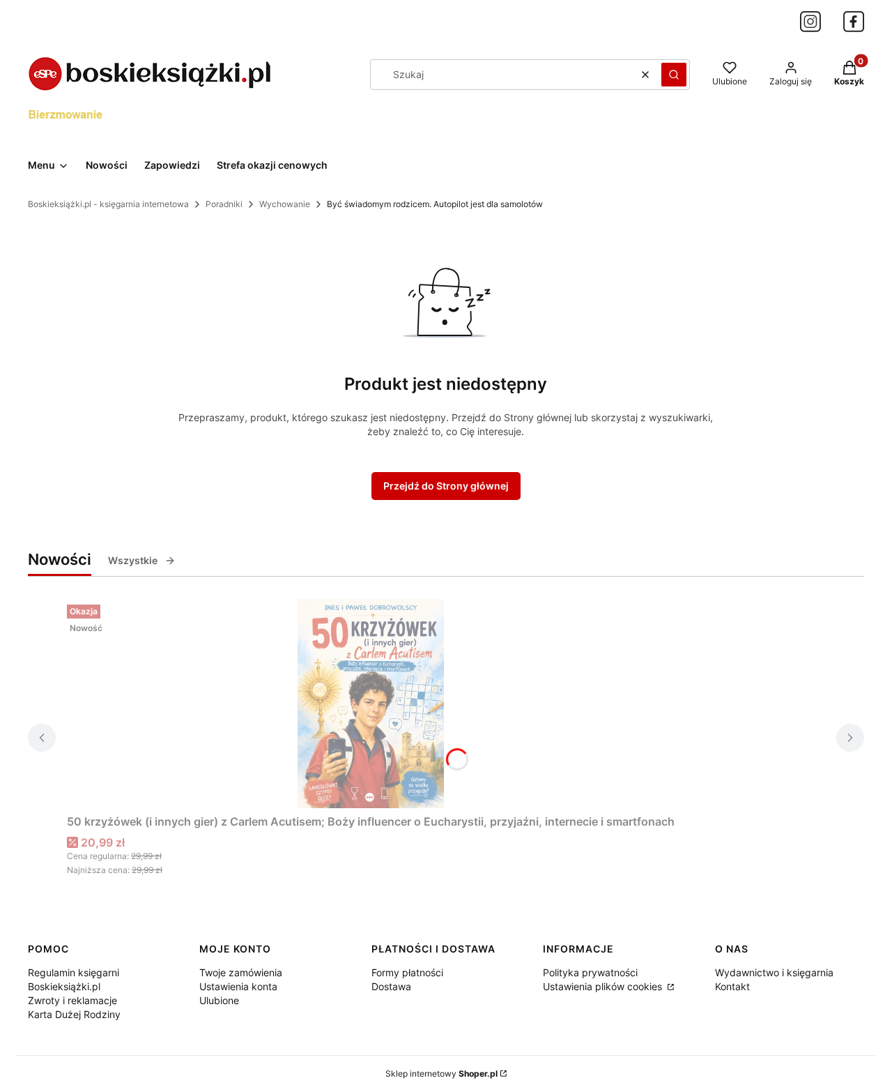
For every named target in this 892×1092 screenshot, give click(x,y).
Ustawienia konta (238, 986)
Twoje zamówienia (240, 972)
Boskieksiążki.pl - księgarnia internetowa (108, 204)
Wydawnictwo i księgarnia (774, 972)
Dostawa (391, 986)
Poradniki (224, 204)
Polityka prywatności (590, 972)
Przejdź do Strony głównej (446, 486)
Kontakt (732, 986)
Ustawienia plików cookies (604, 986)
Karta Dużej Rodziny (74, 1014)
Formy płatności (407, 972)
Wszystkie (132, 560)
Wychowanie (284, 204)
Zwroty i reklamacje (72, 1000)
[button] (673, 74)
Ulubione (219, 1000)
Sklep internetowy (441, 1073)
